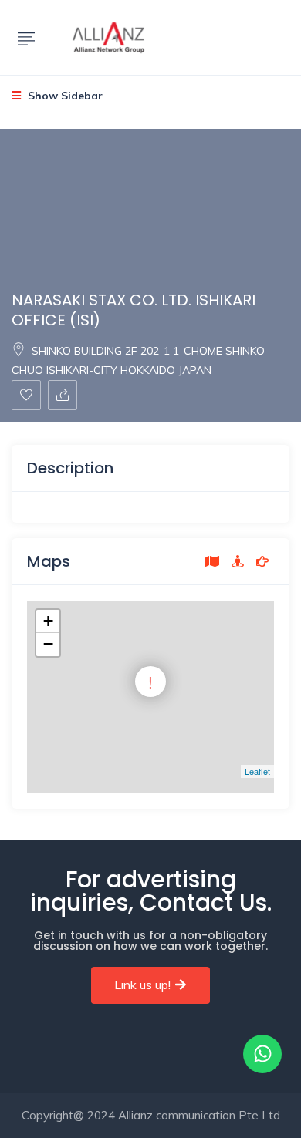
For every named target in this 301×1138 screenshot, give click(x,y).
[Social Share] (62, 395)
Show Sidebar (64, 96)
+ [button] (48, 621)
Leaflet (257, 771)
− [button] (48, 644)
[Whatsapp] (262, 1054)
